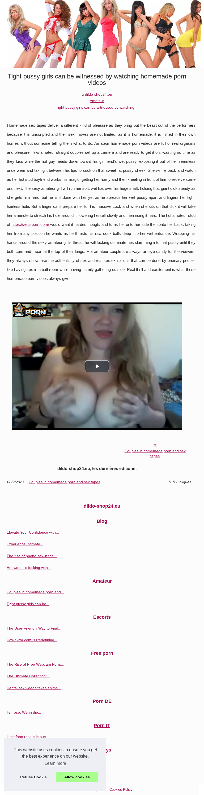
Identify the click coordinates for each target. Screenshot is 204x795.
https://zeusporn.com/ (30, 224)
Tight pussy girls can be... (28, 604)
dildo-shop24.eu (98, 94)
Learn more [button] (55, 763)
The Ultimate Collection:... (28, 676)
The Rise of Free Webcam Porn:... (35, 664)
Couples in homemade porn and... (35, 592)
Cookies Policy (121, 790)
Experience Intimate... (25, 544)
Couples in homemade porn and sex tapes (155, 453)
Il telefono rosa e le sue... (28, 737)
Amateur (97, 101)
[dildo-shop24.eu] (102, 34)
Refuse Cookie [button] (33, 777)
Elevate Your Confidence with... (33, 532)
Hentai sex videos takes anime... (34, 688)
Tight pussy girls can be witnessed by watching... (97, 107)
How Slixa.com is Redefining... (32, 640)
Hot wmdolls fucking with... (29, 567)
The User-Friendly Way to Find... (34, 628)
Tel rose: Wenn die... (24, 712)
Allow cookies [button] (77, 777)
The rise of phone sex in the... (32, 556)
